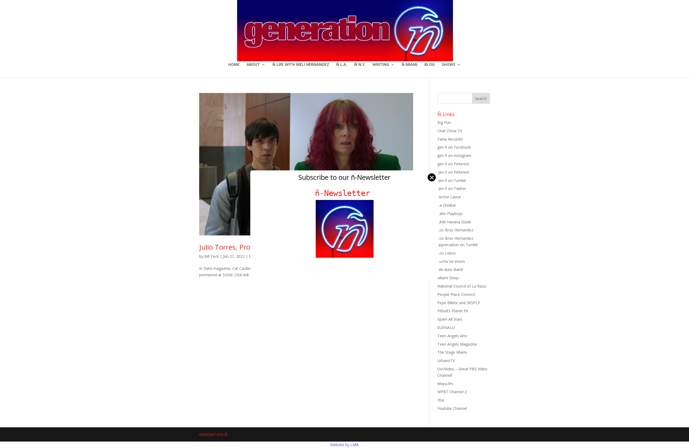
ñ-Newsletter (344, 193)
